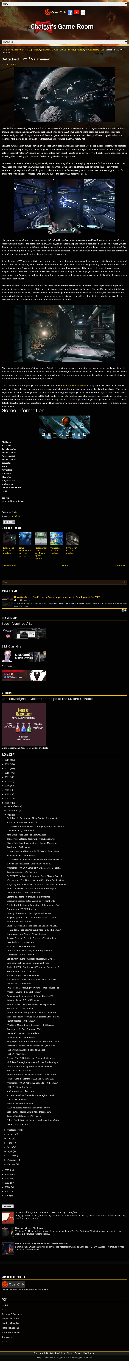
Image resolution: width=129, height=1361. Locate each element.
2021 (7, 781)
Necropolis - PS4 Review (19, 921)
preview (79, 49)
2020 (7, 785)
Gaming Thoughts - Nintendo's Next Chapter (28, 896)
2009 (7, 1195)
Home (6, 49)
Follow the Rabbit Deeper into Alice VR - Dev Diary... (32, 1012)
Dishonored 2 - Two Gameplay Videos (25, 1029)
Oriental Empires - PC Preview (22, 871)
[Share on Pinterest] (16, 516)
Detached (45, 49)
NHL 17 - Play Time (16, 1053)
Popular (7, 1206)
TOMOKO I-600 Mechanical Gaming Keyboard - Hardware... (36, 826)
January (11, 1164)
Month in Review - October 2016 (22, 822)
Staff (4, 1309)
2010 (7, 1191)
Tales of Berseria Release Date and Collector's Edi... (32, 925)
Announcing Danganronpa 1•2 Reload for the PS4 (30, 996)
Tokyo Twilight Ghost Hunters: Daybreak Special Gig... (33, 1120)
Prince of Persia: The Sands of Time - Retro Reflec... (32, 1074)
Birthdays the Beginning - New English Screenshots (32, 818)
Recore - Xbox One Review (20, 1103)
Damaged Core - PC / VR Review (23, 1033)
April (9, 1151)
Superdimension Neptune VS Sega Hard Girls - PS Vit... (34, 1016)
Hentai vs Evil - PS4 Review (30, 1227)
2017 (7, 798)
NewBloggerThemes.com (82, 1357)
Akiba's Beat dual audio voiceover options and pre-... (32, 888)
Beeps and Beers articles (73, 385)
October (11, 814)
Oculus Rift (65, 49)
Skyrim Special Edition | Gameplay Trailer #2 (29, 863)
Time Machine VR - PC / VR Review (25, 551)
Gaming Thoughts (10, 1323)
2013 (7, 1178)
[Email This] (4, 522)
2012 (7, 1182)
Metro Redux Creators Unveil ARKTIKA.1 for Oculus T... (34, 979)
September (13, 1129)
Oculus (55, 49)
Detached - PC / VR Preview (26, 59)
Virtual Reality (92, 49)
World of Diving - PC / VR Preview (24, 991)
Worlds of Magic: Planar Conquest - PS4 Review (30, 1024)
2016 (7, 802)
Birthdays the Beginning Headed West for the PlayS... (33, 1062)
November (12, 810)
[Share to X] (10, 522)
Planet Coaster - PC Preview (21, 1020)
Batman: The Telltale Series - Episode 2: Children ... (32, 1058)
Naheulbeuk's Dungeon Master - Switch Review (41, 1243)
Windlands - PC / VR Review (21, 855)
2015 (7, 1170)
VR (102, 49)
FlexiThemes (50, 1357)
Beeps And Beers (10, 1318)
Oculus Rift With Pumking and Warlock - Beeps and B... (33, 967)
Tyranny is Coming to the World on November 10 (31, 900)
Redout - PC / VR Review (19, 983)
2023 (7, 772)
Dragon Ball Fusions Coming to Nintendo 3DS (29, 1111)
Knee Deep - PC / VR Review (9, 550)
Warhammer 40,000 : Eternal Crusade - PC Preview (32, 1082)
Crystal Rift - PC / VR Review (72, 550)
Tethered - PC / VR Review (55, 550)
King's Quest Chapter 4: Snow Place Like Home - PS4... (33, 1041)
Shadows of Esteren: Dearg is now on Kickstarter (31, 838)
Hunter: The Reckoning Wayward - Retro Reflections (33, 987)
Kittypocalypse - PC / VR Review (23, 1000)
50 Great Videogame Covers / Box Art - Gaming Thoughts (46, 1212)
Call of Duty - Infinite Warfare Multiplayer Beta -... (31, 958)
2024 (7, 768)
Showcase (7, 1337)
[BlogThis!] (7, 522)
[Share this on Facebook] (9, 516)
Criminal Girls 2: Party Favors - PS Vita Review (30, 1066)
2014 (7, 1174)
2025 (7, 764)
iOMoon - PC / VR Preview (20, 1008)
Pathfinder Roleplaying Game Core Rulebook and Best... (34, 905)
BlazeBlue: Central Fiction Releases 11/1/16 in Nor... (31, 1045)
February (11, 1159)
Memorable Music (11, 1332)
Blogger (91, 1353)
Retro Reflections (10, 1327)
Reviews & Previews (12, 1314)
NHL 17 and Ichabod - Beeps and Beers (26, 1049)
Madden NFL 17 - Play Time (20, 1091)
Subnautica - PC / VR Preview (21, 946)
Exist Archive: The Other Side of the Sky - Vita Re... (32, 1004)
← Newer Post (9, 565)
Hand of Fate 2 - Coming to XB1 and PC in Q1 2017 (30, 1078)
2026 (7, 759)
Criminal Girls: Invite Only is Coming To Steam (29, 950)
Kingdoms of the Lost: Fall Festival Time (26, 834)
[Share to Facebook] (13, 522)
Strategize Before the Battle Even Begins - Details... (32, 1095)
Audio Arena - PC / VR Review (21, 971)
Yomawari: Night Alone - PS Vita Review (27, 933)
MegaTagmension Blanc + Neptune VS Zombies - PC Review (37, 884)
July (9, 1138)
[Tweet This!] (12, 516)
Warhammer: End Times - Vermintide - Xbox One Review (35, 880)
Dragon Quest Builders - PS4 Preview (25, 1115)
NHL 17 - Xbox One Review (20, 1087)
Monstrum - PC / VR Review (20, 954)
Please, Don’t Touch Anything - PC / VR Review (41, 553)
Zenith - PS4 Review (17, 1099)
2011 (7, 1187)
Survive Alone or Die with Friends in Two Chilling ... (32, 938)
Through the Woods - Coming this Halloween (29, 913)
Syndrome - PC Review (18, 847)
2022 (7, 777)
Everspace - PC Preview (19, 1070)
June (9, 1142)
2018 (7, 794)
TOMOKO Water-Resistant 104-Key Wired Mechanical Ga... (35, 859)
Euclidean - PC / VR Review (20, 830)
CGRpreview (33, 49)
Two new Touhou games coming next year (28, 962)
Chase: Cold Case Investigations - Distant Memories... (33, 843)
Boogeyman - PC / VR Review (21, 909)
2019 (7, 789)
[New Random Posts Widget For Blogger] (124, 611)
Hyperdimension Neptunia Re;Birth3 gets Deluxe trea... (34, 851)
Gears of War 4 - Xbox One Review (24, 892)
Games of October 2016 (18, 1124)
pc (73, 49)
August (10, 1134)
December (12, 806)
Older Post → (121, 565)
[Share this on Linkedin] (19, 516)
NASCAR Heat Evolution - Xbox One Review (28, 1107)
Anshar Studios (18, 49)
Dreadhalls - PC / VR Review (21, 1037)
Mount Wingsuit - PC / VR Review (23, 975)
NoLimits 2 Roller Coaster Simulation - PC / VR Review (34, 929)
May (9, 1147)
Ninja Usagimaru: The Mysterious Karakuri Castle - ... (33, 917)
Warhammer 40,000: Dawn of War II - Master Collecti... (34, 867)
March (10, 1155)
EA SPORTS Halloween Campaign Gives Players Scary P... (35, 876)
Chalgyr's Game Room (62, 1353)
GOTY (4, 1341)
